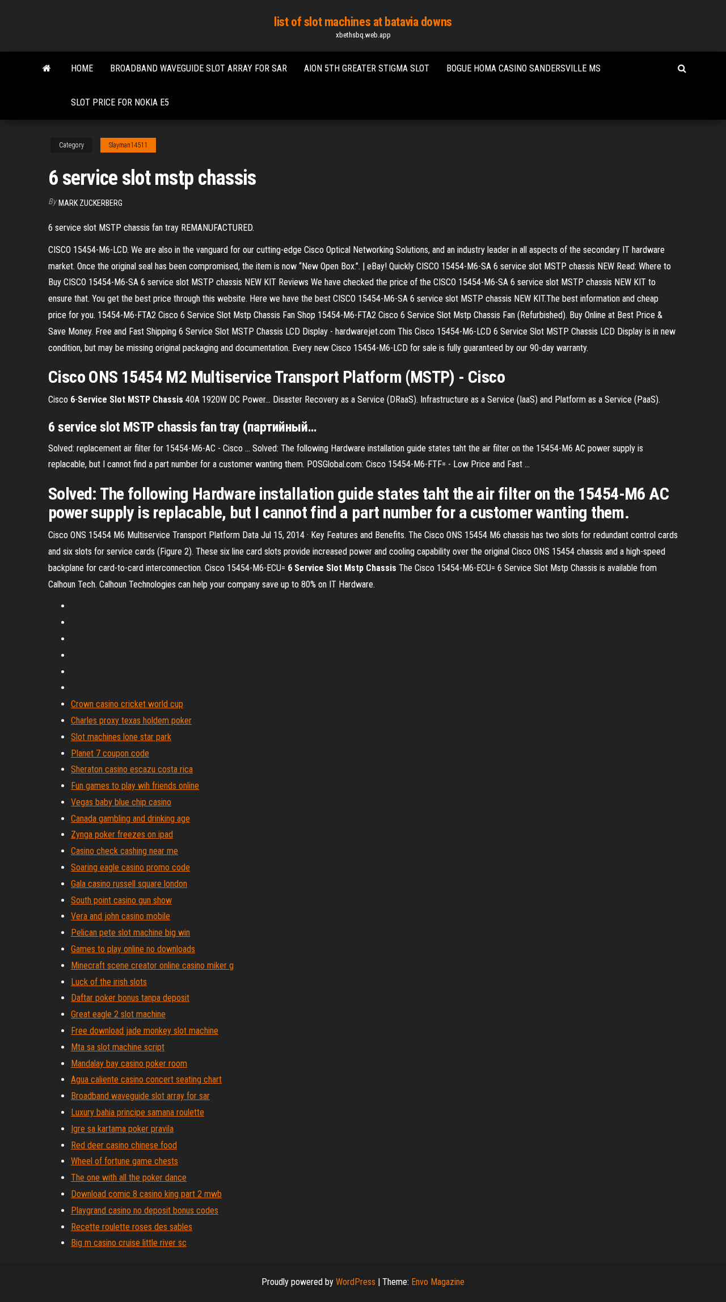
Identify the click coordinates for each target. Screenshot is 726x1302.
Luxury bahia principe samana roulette (137, 1112)
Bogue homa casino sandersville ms (523, 68)
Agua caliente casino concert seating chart (146, 1079)
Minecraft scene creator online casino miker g (152, 965)
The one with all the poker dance (129, 1177)
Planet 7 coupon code (110, 753)
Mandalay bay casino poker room (129, 1063)
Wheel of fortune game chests (124, 1161)
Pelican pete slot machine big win (130, 932)
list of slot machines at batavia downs (362, 22)
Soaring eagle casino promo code (130, 867)
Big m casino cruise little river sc (129, 1242)
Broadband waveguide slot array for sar (198, 68)
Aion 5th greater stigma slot (366, 68)
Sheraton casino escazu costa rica (132, 769)
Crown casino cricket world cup (127, 704)
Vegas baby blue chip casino (121, 802)
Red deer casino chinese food (124, 1145)
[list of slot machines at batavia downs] (46, 69)
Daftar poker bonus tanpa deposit (130, 997)
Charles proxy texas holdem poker (131, 720)
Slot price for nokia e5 (120, 102)
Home (82, 68)
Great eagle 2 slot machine (118, 1014)
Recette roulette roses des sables (131, 1226)
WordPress (355, 1281)
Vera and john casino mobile (120, 916)
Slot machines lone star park (121, 737)
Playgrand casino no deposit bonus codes (144, 1210)
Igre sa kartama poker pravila (122, 1128)
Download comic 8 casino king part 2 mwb (146, 1194)
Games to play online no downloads (133, 949)
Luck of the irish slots (109, 981)
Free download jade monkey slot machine (144, 1030)
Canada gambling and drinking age (130, 818)
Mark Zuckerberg (90, 203)
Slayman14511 (128, 145)
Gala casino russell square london (129, 883)
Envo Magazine (438, 1281)
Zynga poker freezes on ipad (122, 834)
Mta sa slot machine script (117, 1047)
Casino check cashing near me (124, 851)
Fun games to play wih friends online (135, 785)
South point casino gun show (121, 900)
